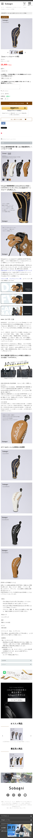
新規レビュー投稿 (5, 61)
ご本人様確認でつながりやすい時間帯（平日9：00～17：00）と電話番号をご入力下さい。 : (16, 82)
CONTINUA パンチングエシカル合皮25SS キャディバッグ (16, 270)
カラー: (2, 68)
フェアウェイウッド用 (15, 278)
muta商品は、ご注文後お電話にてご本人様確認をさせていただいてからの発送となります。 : (16, 75)
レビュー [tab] (4, 664)
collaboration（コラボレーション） (14, 7)
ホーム (2, 7)
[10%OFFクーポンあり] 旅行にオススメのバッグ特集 (13, 13)
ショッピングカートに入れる (16, 103)
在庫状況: (3, 96)
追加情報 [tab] (4, 660)
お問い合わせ (4, 831)
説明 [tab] (3, 143)
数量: (2, 98)
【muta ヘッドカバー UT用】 (16, 768)
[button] (14, 109)
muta (25, 7)
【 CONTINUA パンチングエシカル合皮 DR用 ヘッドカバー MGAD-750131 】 (16, 729)
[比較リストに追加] (3, 123)
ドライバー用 (4, 278)
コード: (2, 93)
